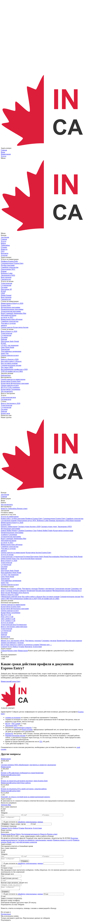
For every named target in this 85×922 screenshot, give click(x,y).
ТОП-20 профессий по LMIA (48, 599)
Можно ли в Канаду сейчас (11, 589)
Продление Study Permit (10, 570)
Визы (13, 834)
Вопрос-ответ (52, 834)
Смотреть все (6, 279)
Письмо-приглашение (43, 591)
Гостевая (4, 566)
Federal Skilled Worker (9, 530)
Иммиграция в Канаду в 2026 (12, 522)
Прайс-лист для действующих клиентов (22, 842)
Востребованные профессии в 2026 (23, 599)
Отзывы (21, 647)
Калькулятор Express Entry (11, 607)
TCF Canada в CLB (8, 621)
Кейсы (15, 647)
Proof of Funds (27, 729)
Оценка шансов (7, 327)
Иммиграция (6, 681)
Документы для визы (30, 589)
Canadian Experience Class (27, 530)
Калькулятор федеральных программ (15, 609)
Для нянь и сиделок (8, 549)
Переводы (9, 733)
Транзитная (5, 579)
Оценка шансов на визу (10, 355)
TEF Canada (15, 723)
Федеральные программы (10, 528)
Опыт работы (25, 783)
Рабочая (4, 568)
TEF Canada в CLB (8, 619)
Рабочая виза (6, 375)
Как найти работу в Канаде (32, 597)
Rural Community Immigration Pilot (13, 538)
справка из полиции (13, 717)
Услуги (10, 647)
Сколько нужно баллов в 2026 (29, 526)
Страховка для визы (48, 641)
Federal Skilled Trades (45, 530)
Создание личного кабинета (15, 591)
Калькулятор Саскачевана (10, 613)
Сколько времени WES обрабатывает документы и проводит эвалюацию (28, 765)
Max (9, 805)
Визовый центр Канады (20, 593)
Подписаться (6, 914)
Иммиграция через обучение (11, 544)
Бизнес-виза (5, 637)
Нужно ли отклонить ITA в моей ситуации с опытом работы (24, 789)
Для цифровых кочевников (11, 581)
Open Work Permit (7, 577)
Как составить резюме (51, 597)
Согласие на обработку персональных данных (35, 840)
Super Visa (5, 583)
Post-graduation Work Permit (11, 572)
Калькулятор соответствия (63, 530)
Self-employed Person (8, 541)
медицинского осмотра (22, 727)
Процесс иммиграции (9, 526)
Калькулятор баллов (20, 327)
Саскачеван (12, 534)
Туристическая (6, 562)
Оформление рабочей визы (11, 597)
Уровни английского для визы (12, 643)
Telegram (4, 805)
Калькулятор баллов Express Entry (38, 552)
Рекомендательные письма (15, 735)
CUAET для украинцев (9, 574)
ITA (40, 741)
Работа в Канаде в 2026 (9, 595)
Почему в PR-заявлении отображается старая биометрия (22, 773)
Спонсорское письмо (62, 589)
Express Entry (6, 524)
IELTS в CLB (6, 615)
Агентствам (37, 647)
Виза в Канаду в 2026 (9, 560)
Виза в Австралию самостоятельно (14, 627)
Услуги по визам (7, 554)
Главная (4, 647)
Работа (18, 834)
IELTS (7, 723)
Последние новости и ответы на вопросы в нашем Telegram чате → (26, 645)
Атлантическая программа (11, 536)
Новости (43, 834)
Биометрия (31, 591)
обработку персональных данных (30, 822)
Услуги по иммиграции (10, 516)
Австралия (5, 237)
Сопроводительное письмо (70, 597)
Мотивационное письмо (61, 591)
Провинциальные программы (12, 532)
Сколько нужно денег (49, 526)
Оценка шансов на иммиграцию (13, 552)
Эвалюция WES (11, 725)
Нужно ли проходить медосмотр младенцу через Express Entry (24, 781)
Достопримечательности (30, 834)
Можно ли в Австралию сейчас (13, 641)
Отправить (5, 824)
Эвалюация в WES (65, 526)
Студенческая (6, 564)
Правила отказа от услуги (62, 840)
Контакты (28, 647)
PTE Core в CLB (7, 617)
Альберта (4, 534)
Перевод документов (46, 589)
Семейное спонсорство (9, 546)
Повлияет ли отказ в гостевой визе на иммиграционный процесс (25, 797)
